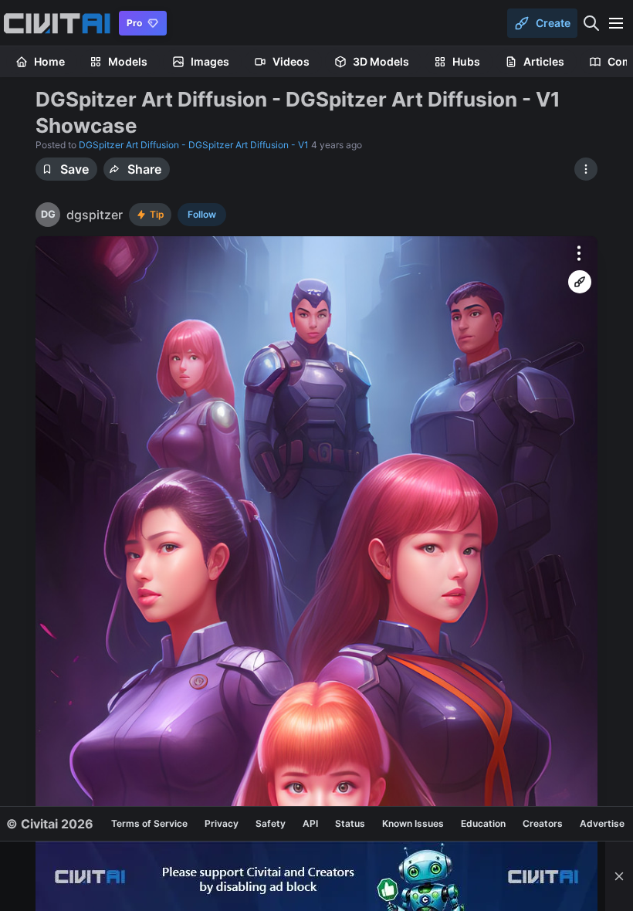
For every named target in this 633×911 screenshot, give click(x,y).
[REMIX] (579, 281)
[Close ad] (619, 876)
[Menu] (616, 23)
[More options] (579, 253)
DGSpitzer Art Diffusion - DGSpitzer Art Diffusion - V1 (194, 145)
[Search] (591, 23)
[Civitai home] (56, 23)
